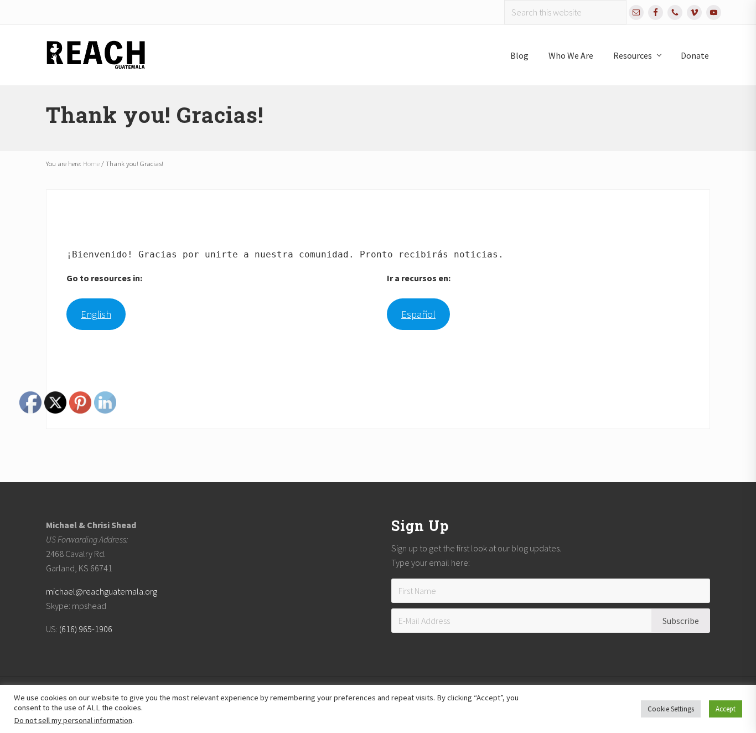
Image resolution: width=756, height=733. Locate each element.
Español (418, 314)
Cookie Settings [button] (671, 709)
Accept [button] (726, 709)
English (96, 314)
